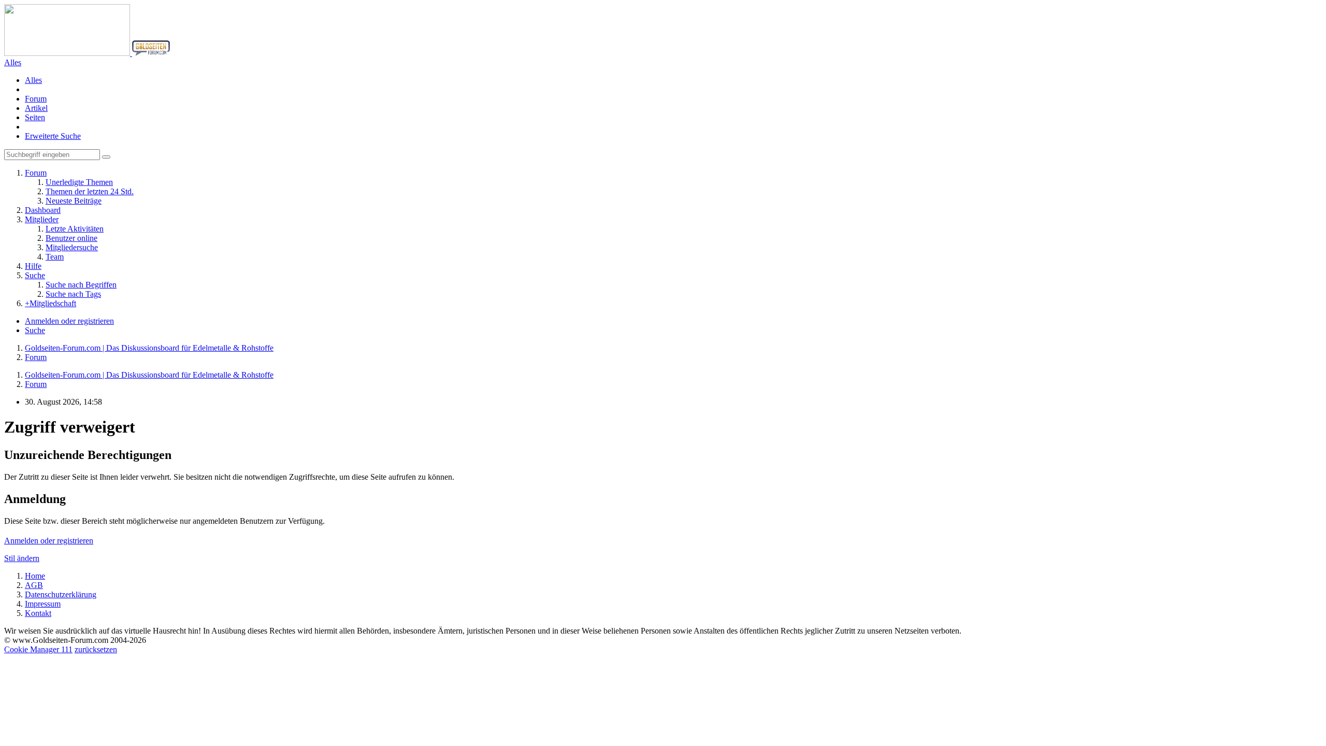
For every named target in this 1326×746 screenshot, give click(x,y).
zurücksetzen (96, 649)
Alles (33, 80)
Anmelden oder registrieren (69, 321)
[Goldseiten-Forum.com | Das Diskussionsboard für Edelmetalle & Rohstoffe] (87, 53)
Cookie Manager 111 (38, 649)
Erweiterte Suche (53, 136)
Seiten (35, 117)
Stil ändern (21, 558)
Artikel (36, 108)
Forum (36, 98)
